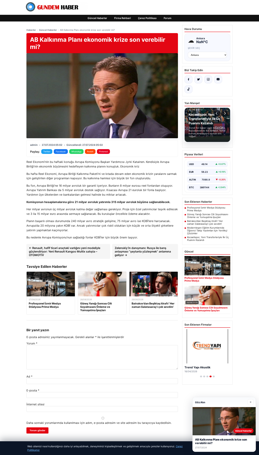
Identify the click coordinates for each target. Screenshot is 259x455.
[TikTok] (188, 89)
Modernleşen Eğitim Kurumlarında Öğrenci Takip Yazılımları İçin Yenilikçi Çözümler (207, 230)
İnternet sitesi (35, 404)
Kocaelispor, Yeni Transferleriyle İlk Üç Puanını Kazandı (208, 238)
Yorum (31, 343)
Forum (167, 18)
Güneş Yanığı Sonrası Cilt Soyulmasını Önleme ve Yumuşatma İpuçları (207, 216)
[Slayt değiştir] (201, 376)
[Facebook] (188, 79)
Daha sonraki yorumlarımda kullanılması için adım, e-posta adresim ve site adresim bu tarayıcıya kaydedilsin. (98, 423)
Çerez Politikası (147, 18)
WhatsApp (76, 151)
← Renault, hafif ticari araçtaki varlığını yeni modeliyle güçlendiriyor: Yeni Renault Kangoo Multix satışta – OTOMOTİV (64, 251)
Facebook (61, 151)
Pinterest (103, 151)
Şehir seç (194, 48)
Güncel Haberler (97, 18)
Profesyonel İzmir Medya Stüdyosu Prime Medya (206, 209)
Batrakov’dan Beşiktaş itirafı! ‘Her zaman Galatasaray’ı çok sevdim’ (205, 222)
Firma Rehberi (122, 18)
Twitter (46, 151)
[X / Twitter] (198, 79)
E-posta (32, 390)
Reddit (90, 151)
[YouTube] (218, 79)
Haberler (31, 30)
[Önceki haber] (217, 113)
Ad (29, 376)
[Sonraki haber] (224, 113)
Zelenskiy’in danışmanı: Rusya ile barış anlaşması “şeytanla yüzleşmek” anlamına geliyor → (143, 251)
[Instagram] (208, 79)
